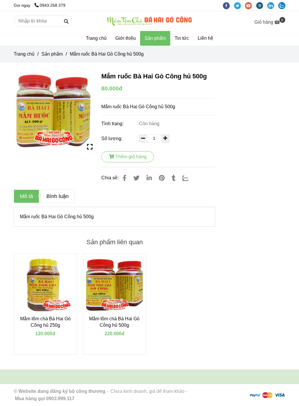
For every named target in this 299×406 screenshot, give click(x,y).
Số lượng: (112, 138)
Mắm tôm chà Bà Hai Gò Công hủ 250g (45, 322)
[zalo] (283, 5)
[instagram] (261, 5)
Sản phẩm (155, 38)
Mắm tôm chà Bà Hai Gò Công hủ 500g (114, 322)
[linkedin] (272, 5)
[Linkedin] (149, 178)
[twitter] (239, 5)
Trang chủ (96, 38)
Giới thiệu (125, 38)
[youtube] (250, 5)
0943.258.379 (52, 5)
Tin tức (182, 38)
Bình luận (57, 196)
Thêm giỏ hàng (130, 156)
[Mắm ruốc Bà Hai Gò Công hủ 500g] (149, 21)
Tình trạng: (113, 123)
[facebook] (228, 5)
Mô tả (26, 196)
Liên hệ (205, 38)
